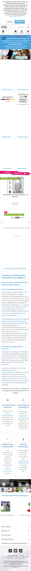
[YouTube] (15, 550)
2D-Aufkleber (8, 309)
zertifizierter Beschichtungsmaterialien (13, 323)
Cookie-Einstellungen (13, 555)
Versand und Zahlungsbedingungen (11, 556)
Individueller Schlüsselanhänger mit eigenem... (15, 195)
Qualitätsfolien (17, 319)
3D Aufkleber (15, 352)
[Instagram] (20, 550)
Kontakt (21, 555)
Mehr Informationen (15, 16)
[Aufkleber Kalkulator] (15, 173)
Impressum (21, 558)
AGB (16, 558)
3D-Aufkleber (19, 309)
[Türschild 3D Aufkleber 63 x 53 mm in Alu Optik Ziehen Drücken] (17, 506)
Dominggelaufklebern (8, 372)
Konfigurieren (20, 22)
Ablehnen (10, 22)
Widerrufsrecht (25, 556)
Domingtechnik (16, 360)
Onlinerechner (22, 461)
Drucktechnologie (7, 321)
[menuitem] (28, 32)
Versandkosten (6, 563)
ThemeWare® (15, 567)
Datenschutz (10, 558)
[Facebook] (10, 550)
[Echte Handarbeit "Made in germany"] (7, 99)
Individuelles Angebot (17, 313)
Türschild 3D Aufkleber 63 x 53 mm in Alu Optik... (17, 516)
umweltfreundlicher (20, 321)
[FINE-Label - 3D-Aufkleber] (7, 27)
